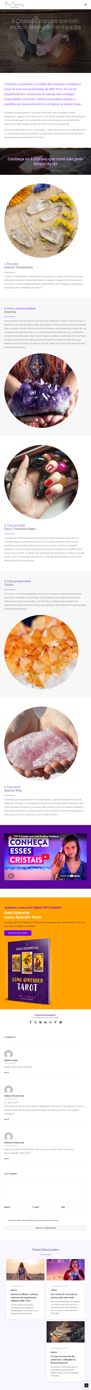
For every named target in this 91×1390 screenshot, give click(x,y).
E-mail (36, 1207)
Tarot (54, 1290)
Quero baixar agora (18, 933)
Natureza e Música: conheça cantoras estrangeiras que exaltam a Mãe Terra (24, 1297)
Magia (14, 1290)
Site (63, 1207)
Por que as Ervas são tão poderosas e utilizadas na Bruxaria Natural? (63, 1359)
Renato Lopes (11, 1060)
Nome (7, 1207)
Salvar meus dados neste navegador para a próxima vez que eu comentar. (33, 1220)
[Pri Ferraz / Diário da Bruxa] (15, 4)
